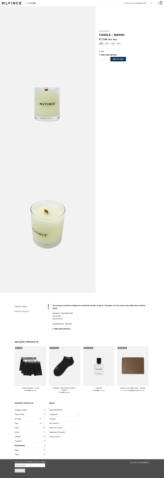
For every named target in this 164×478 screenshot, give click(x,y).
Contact (52, 419)
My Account (54, 423)
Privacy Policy (54, 437)
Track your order (55, 428)
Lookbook (53, 414)
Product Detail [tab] (21, 306)
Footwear (18, 441)
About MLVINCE (55, 410)
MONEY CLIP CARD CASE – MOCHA (132, 388)
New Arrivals (19, 414)
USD (107, 44)
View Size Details (108, 55)
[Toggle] (43, 419)
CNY (118, 44)
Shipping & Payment (57, 432)
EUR (112, 44)
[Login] (151, 3)
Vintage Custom (21, 410)
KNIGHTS (99, 388)
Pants (17, 428)
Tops (16, 423)
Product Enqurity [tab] (22, 311)
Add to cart (118, 59)
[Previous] (15, 372)
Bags (17, 450)
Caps (17, 454)
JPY (101, 44)
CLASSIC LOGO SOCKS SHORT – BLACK (64, 389)
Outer (17, 432)
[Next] (148, 372)
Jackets (18, 437)
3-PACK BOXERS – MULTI (30, 388)
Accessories (104, 31)
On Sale (18, 419)
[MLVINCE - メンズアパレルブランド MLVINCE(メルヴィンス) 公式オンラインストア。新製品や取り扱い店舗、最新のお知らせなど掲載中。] (11, 3)
